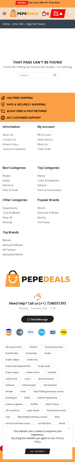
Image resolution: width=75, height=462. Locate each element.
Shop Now (54, 2)
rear (8, 416)
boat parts (31, 353)
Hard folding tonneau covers (48, 391)
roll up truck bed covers (18, 423)
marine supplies (14, 404)
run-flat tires (44, 423)
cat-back (51, 372)
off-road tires (13, 410)
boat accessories (54, 346)
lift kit (27, 397)
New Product (52, 404)
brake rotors (33, 372)
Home (6, 24)
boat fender (12, 353)
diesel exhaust (46, 378)
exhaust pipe (29, 385)
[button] (21, 3)
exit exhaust (50, 385)
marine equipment (47, 397)
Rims (57, 416)
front (23, 391)
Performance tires (56, 410)
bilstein (33, 346)
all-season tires (14, 346)
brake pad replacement (18, 366)
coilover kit (11, 378)
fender (9, 391)
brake (48, 353)
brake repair (12, 372)
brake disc (32, 359)
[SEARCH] (54, 75)
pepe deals (33, 410)
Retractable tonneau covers (32, 416)
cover (28, 378)
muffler (34, 404)
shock (62, 423)
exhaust (10, 385)
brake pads (44, 366)
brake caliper (13, 359)
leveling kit (11, 397)
